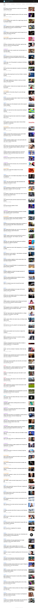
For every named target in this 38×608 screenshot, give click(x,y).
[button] (34, 1)
